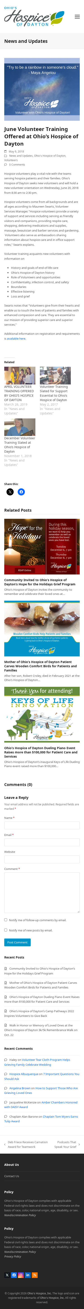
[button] (77, 16)
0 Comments (17, 164)
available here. (16, 339)
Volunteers (11, 160)
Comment (12, 869)
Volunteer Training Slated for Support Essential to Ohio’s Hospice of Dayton (54, 393)
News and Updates (21, 156)
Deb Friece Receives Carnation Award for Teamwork (26, 1144)
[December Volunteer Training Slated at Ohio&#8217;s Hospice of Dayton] (19, 427)
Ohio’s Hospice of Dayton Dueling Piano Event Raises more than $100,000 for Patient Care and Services (41, 752)
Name (9, 818)
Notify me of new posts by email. (30, 930)
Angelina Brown (19, 1088)
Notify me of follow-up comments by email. (37, 920)
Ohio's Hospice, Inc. (39, 1293)
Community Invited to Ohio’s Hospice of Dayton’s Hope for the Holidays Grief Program (39, 582)
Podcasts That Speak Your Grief (64, 1144)
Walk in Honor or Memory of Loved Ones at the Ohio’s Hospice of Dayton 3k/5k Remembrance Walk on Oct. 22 (41, 1030)
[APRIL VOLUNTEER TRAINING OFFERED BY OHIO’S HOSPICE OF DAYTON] (19, 375)
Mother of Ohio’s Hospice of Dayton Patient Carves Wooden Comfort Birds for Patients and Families (40, 666)
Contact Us (11, 1176)
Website (9, 852)
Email (9, 835)
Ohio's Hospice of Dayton (49, 156)
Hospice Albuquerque (23, 1074)
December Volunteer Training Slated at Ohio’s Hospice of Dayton (19, 444)
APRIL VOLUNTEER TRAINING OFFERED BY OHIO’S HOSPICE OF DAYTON (19, 393)
